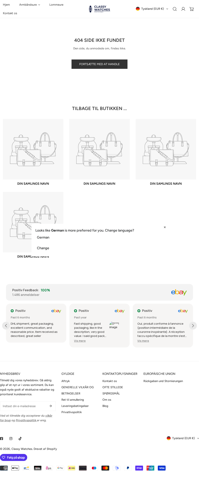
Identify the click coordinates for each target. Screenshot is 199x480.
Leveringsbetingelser (75, 406)
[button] (30, 4)
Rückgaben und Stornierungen (163, 381)
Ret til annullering (72, 399)
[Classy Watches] (99, 9)
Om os (106, 399)
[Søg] (174, 9)
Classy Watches (21, 449)
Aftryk (65, 381)
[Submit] (50, 406)
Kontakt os (109, 381)
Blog (105, 406)
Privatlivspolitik (71, 412)
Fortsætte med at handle (99, 64)
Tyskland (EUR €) (152, 8)
